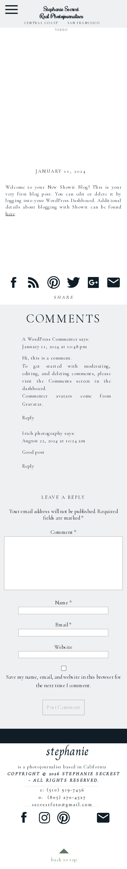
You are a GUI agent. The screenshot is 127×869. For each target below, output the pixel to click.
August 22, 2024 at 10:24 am (53, 441)
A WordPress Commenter (50, 339)
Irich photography (42, 433)
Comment (63, 532)
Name (63, 602)
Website (64, 647)
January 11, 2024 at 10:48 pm (54, 346)
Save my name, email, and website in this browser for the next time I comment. (63, 681)
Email (63, 625)
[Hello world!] (63, 93)
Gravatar (32, 404)
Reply (28, 418)
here (10, 213)
